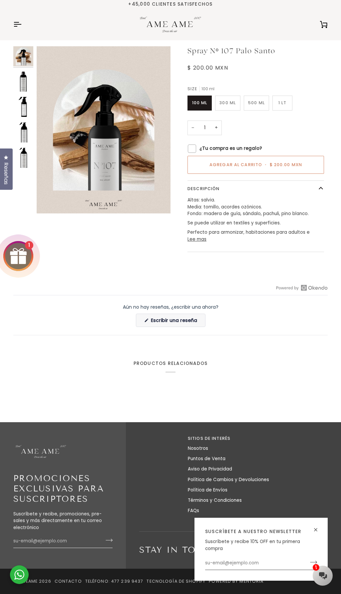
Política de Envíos (207, 490)
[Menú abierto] (23, 24)
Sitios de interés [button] (209, 438)
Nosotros (198, 448)
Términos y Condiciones (215, 500)
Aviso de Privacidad (210, 469)
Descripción (203, 188)
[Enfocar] (49, 201)
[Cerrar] (318, 527)
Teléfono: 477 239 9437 (114, 581)
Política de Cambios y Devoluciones (228, 479)
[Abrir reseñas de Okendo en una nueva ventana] (302, 287)
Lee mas (196, 239)
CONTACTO (68, 581)
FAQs (193, 510)
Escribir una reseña (177, 322)
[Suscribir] (107, 540)
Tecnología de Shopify (176, 581)
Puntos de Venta (206, 458)
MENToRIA (251, 581)
